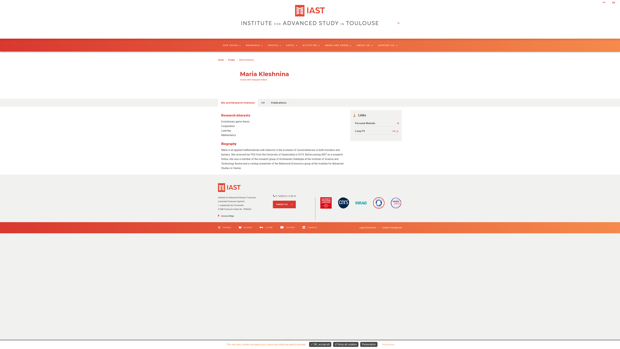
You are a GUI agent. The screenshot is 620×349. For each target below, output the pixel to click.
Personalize (369, 344)
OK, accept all (321, 344)
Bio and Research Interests (238, 102)
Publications (278, 102)
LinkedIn (312, 227)
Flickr (268, 227)
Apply (290, 45)
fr (604, 2)
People (273, 45)
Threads (226, 227)
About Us (363, 45)
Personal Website (365, 123)
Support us (386, 45)
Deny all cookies (347, 344)
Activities (310, 45)
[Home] (310, 11)
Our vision (230, 45)
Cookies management (392, 228)
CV (263, 102)
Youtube (290, 227)
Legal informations (367, 228)
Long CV (360, 131)
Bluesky (248, 227)
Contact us (282, 204)
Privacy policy (388, 345)
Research (253, 45)
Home (221, 60)
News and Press (337, 45)
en (613, 2)
